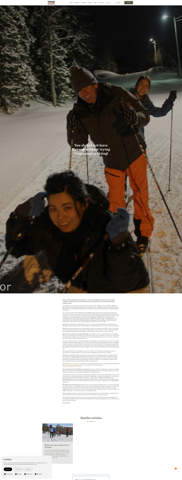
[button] (109, 3)
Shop (95, 2)
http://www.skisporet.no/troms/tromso (72, 366)
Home (71, 2)
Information (101, 2)
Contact (129, 2)
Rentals (90, 2)
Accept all (7, 469)
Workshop (83, 2)
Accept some (18, 469)
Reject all (28, 469)
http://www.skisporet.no (75, 363)
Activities (77, 2)
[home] (51, 2)
